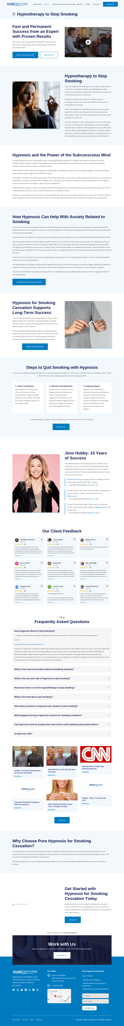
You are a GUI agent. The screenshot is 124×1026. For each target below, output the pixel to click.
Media (88, 4)
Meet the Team (49, 55)
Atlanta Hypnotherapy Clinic (54, 933)
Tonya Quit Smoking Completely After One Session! (26, 803)
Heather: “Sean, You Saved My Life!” (94, 799)
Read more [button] (18, 555)
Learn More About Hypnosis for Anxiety (29, 282)
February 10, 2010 (93, 513)
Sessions (46, 4)
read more (17, 776)
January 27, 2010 (93, 485)
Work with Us (37, 4)
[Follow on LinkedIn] (26, 990)
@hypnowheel (100, 507)
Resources (96, 4)
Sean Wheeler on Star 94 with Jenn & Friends (61, 770)
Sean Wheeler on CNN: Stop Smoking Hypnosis (93, 767)
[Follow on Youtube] (22, 990)
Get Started (73, 920)
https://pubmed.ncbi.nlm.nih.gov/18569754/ (29, 644)
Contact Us (110, 4)
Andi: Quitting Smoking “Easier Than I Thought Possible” (60, 805)
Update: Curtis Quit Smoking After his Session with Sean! (27, 771)
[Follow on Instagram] (37, 990)
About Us (79, 4)
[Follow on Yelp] (30, 990)
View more (62, 820)
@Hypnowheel (72, 479)
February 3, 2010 (92, 499)
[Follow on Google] (33, 990)
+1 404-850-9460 (57, 985)
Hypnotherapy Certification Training (63, 4)
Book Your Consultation (25, 55)
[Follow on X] (18, 990)
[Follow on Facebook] (13, 990)
